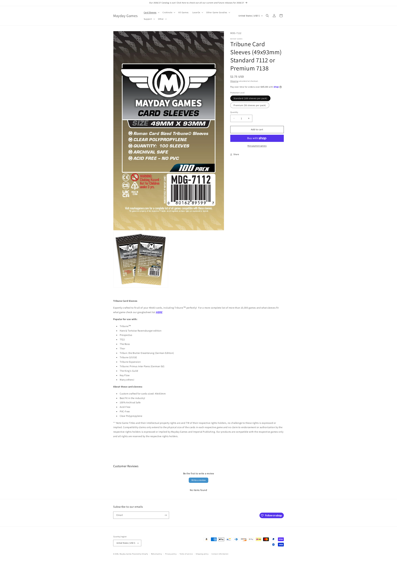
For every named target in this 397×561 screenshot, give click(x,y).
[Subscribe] (165, 515)
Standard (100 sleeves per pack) (250, 98)
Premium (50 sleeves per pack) (250, 105)
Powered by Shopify (140, 554)
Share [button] (236, 154)
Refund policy (156, 554)
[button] (151, 12)
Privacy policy (171, 554)
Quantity (234, 112)
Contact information (220, 554)
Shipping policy (202, 554)
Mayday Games (126, 554)
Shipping (234, 81)
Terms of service (186, 554)
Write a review (198, 480)
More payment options (257, 146)
